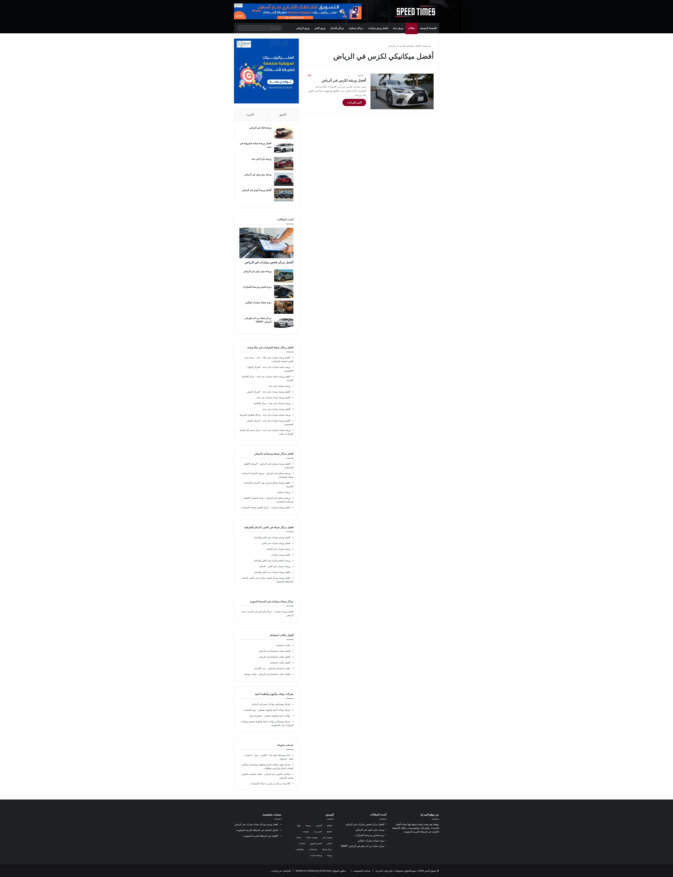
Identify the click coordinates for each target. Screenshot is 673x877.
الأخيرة (250, 114)
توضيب (305, 831)
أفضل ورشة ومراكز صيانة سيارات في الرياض (256, 824)
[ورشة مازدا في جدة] (283, 163)
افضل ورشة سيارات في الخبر (276, 543)
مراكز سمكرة (356, 27)
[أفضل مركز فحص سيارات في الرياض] (266, 243)
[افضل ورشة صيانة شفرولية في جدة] (283, 148)
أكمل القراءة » (354, 102)
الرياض (319, 825)
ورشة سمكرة (283, 492)
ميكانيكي (300, 849)
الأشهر (282, 114)
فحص (329, 843)
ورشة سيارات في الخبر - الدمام (275, 566)
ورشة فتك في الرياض (260, 127)
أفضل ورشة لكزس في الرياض (344, 80)
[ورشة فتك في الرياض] (283, 132)
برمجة (308, 825)
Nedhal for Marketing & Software (313, 870)
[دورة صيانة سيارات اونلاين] (283, 307)
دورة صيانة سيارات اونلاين (258, 302)
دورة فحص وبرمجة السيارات (257, 286)
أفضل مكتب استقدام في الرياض (274, 650)
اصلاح (329, 825)
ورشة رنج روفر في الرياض (257, 174)
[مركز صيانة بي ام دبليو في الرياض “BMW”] (283, 322)
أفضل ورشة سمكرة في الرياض (274, 463)
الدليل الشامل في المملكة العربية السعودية (257, 830)
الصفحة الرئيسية (428, 27)
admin (360, 75)
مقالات (411, 27)
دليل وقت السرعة (384, 870)
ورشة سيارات (316, 855)
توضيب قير (327, 837)
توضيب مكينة (311, 837)
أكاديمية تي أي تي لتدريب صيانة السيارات (270, 783)
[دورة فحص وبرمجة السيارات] (283, 291)
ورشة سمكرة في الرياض (277, 473)
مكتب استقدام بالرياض (278, 668)
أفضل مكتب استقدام (280, 662)
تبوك (299, 825)
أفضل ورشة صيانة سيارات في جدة (273, 376)
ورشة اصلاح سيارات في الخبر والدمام (272, 560)
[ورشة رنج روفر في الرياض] (283, 179)
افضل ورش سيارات (378, 27)
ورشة (329, 855)
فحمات (302, 843)
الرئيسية (427, 45)
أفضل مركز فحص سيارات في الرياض (269, 262)
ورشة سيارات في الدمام (278, 548)
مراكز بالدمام (337, 27)
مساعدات (313, 849)
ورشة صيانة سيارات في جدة (276, 366)
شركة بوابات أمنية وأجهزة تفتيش (274, 709)
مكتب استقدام (283, 645)
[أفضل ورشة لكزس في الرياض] (402, 91)
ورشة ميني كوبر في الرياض (257, 271)
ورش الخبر (319, 27)
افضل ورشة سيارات (280, 507)
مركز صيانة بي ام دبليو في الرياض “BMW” (362, 846)
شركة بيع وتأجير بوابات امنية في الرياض (271, 704)
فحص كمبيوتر (316, 843)
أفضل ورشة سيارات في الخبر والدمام (272, 537)
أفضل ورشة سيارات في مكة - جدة (273, 357)
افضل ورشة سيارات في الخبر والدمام (272, 572)
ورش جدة (398, 27)
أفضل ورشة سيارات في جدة (276, 391)
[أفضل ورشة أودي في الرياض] (283, 194)
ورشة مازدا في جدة (261, 158)
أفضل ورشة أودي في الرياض (256, 189)
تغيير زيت (318, 831)
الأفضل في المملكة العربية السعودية (260, 835)
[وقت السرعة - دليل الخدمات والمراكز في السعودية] (416, 11)
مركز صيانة (327, 849)
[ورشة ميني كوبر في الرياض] (283, 276)
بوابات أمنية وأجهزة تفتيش (277, 715)
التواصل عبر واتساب (281, 870)
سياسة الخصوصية (362, 870)
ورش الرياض (303, 27)
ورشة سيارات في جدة (279, 385)
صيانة (298, 837)
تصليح (329, 831)
